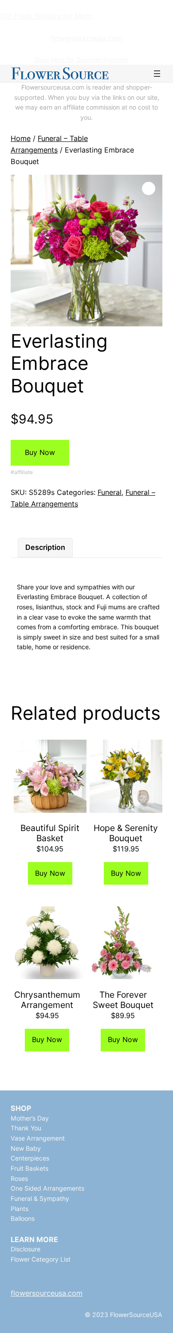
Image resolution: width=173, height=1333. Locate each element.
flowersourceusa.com (86, 38)
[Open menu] (157, 73)
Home (21, 138)
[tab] (45, 547)
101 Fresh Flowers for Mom (46, 16)
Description (45, 547)
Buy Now (40, 452)
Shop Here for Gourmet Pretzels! (81, 59)
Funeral (110, 492)
